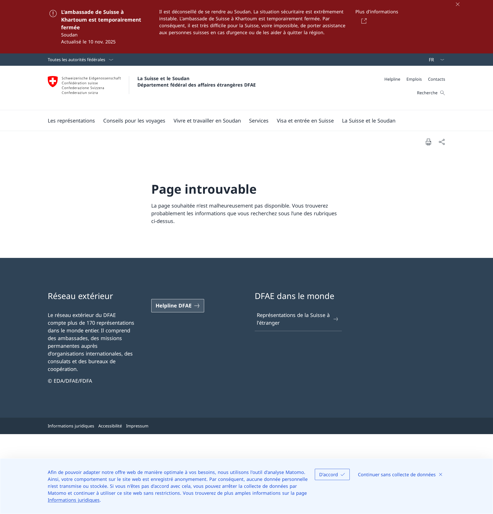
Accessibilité (110, 426)
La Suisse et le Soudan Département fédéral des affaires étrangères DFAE (196, 81)
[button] (71, 120)
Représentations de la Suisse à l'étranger (293, 319)
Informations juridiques (74, 500)
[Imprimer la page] (428, 141)
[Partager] (441, 141)
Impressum (137, 426)
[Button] (362, 20)
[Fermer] (457, 4)
